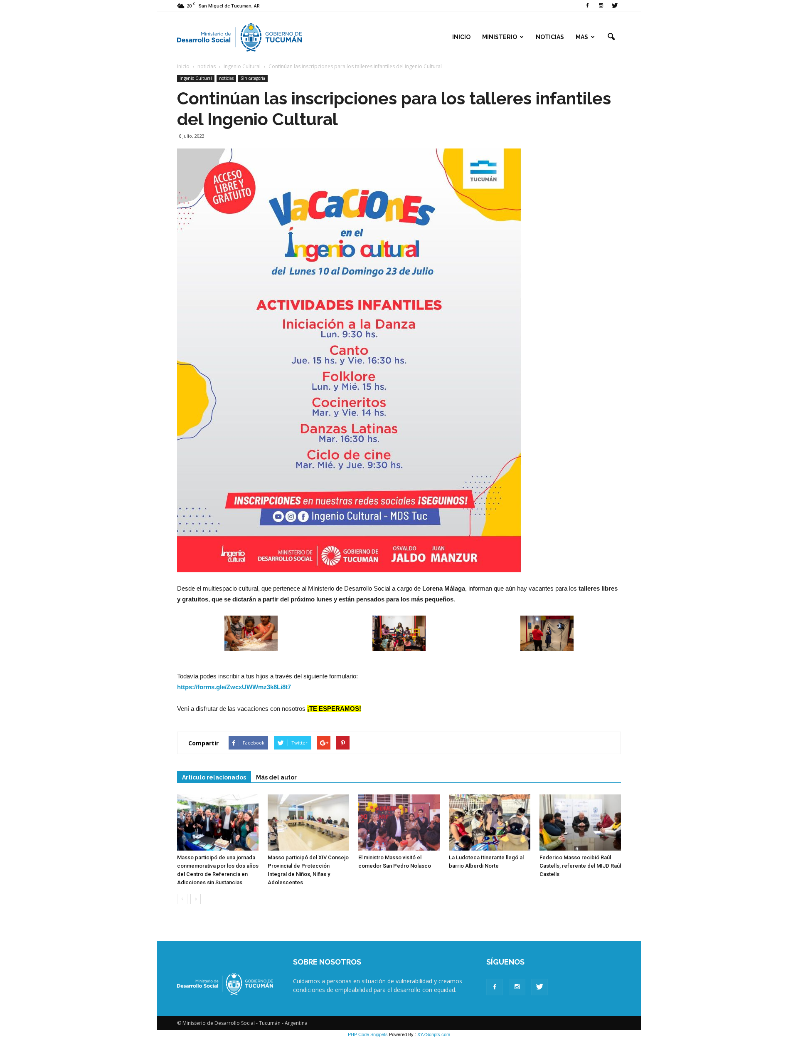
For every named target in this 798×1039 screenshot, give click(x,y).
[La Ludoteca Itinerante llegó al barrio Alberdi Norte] (489, 822)
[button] (611, 37)
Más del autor (276, 777)
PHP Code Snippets (368, 1034)
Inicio (461, 37)
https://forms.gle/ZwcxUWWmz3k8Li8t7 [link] (234, 686)
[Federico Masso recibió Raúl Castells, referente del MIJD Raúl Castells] (580, 822)
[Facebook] (587, 6)
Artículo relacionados (214, 777)
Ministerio (499, 37)
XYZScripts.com (433, 1034)
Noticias (550, 37)
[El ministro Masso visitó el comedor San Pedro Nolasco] (399, 822)
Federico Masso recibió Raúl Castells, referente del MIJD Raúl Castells (580, 865)
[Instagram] (601, 6)
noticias (226, 78)
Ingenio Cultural (196, 78)
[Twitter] (614, 6)
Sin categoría (253, 78)
